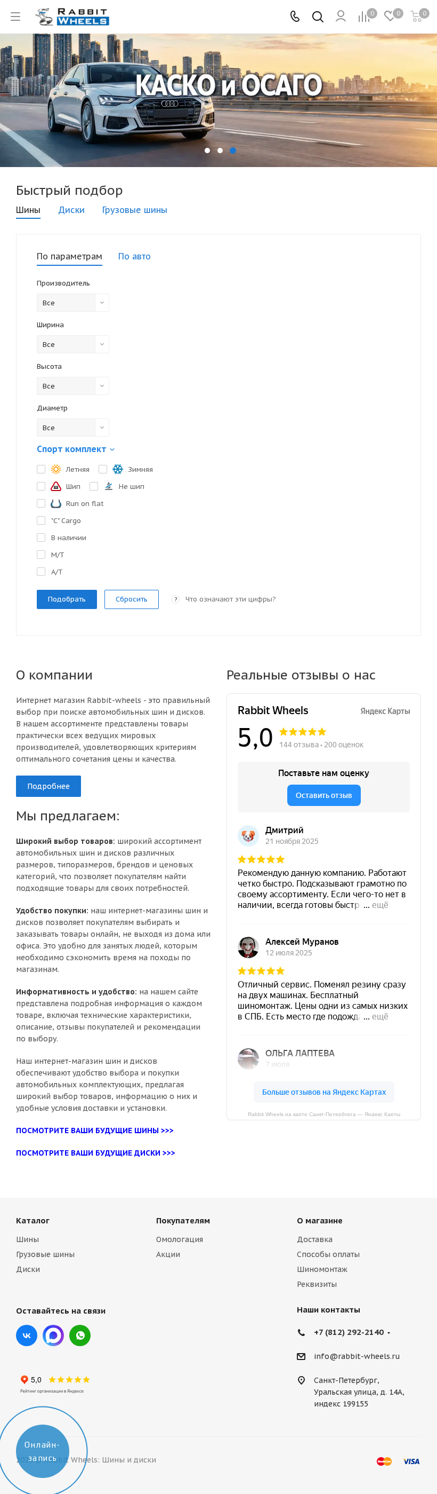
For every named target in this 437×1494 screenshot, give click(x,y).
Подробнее (48, 786)
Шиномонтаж (322, 1269)
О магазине (320, 1220)
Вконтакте (26, 1335)
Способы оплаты (328, 1254)
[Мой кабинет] (340, 16)
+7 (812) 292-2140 (349, 1332)
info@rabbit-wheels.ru (357, 1357)
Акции (168, 1254)
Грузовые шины (45, 1254)
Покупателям (183, 1220)
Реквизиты (317, 1284)
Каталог (33, 1220)
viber (80, 1335)
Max (53, 1335)
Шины (27, 1239)
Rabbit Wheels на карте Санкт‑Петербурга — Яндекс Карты (324, 1113)
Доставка (315, 1239)
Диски (28, 1269)
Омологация (179, 1239)
